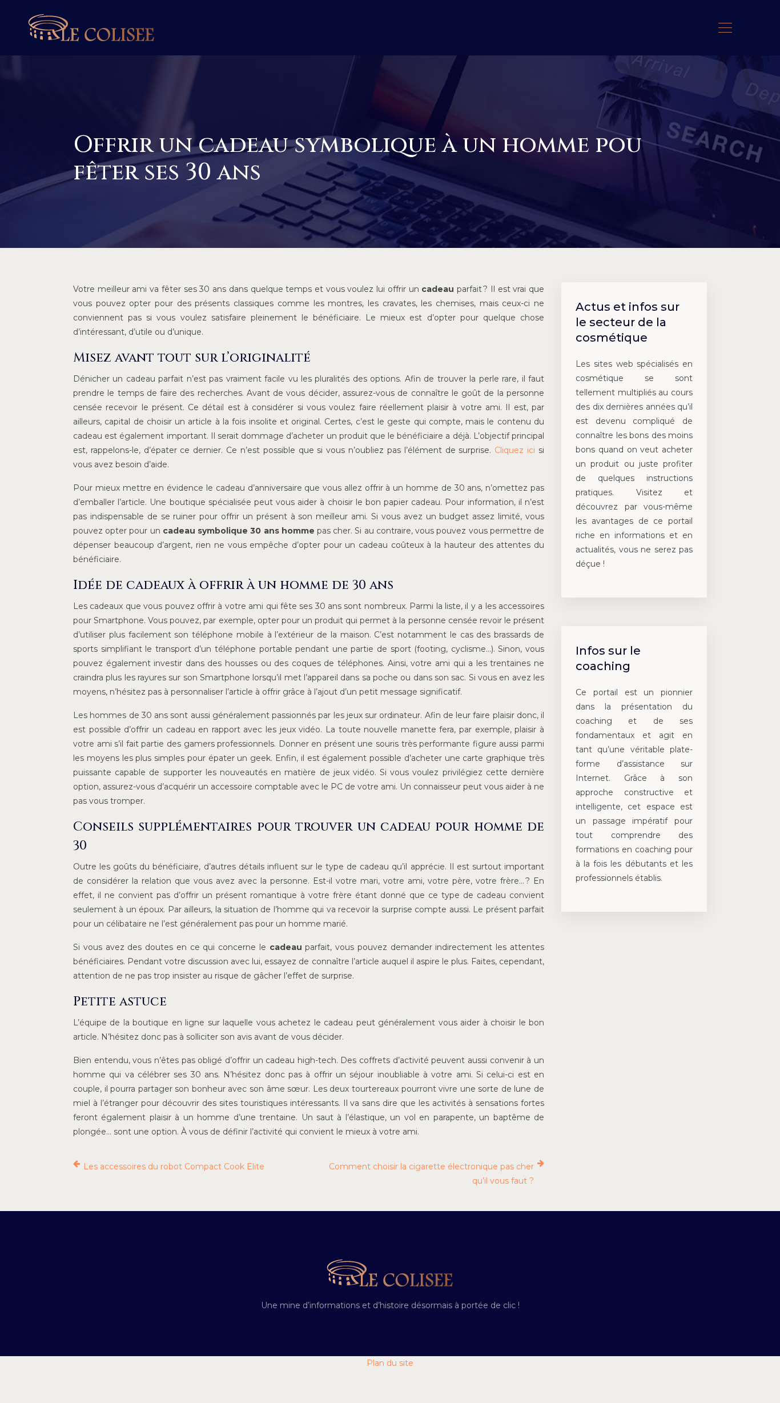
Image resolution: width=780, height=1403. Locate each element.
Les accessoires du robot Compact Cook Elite (173, 1166)
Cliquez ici (514, 450)
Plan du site (390, 1363)
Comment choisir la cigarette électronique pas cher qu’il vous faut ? (431, 1173)
